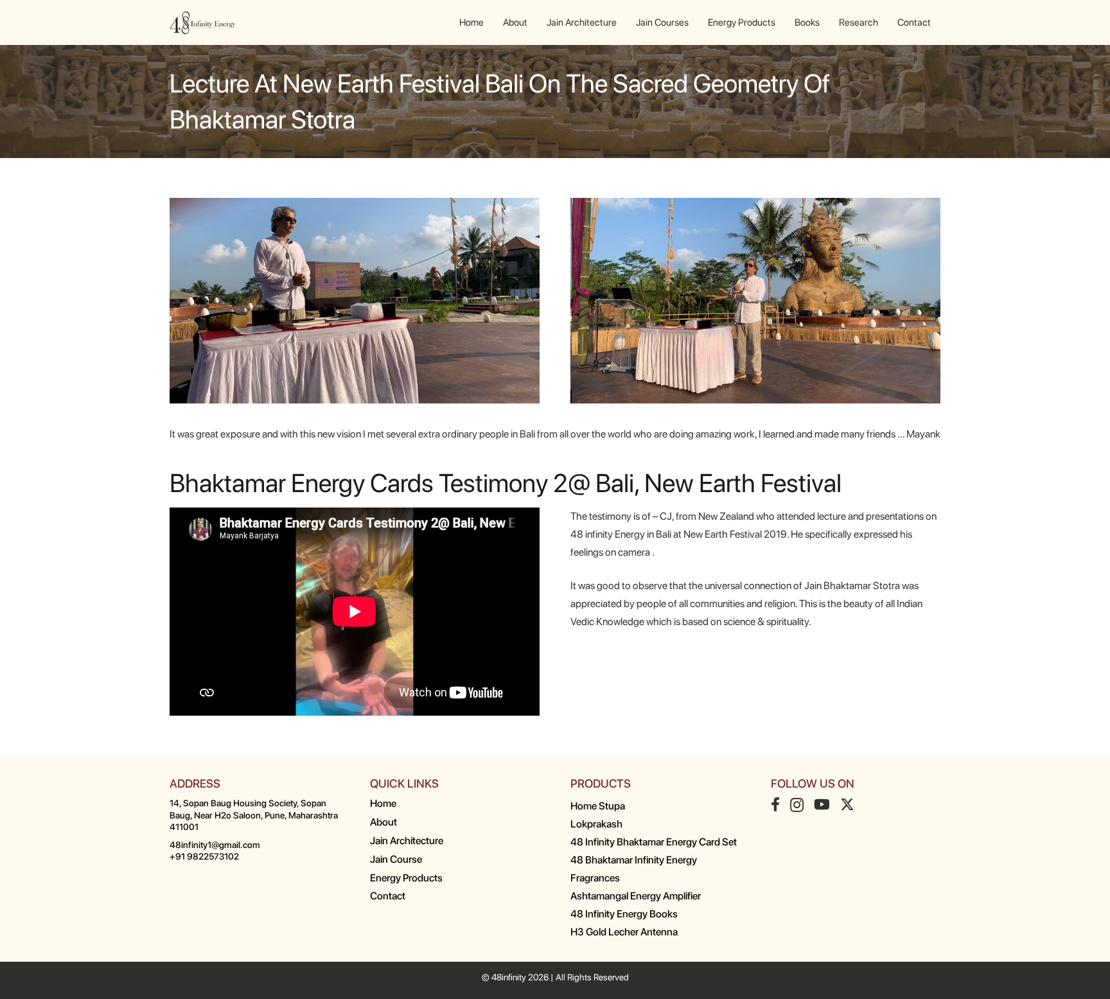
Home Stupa (597, 806)
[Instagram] (797, 805)
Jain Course (396, 859)
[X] (847, 804)
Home (383, 803)
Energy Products (406, 878)
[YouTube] (822, 804)
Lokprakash (596, 824)
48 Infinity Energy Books (624, 914)
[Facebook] (775, 804)
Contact (387, 896)
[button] (887, 22)
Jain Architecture (406, 841)
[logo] (202, 23)
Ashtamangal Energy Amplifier (635, 896)
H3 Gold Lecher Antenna (624, 932)
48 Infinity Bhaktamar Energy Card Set (653, 842)
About (383, 822)
